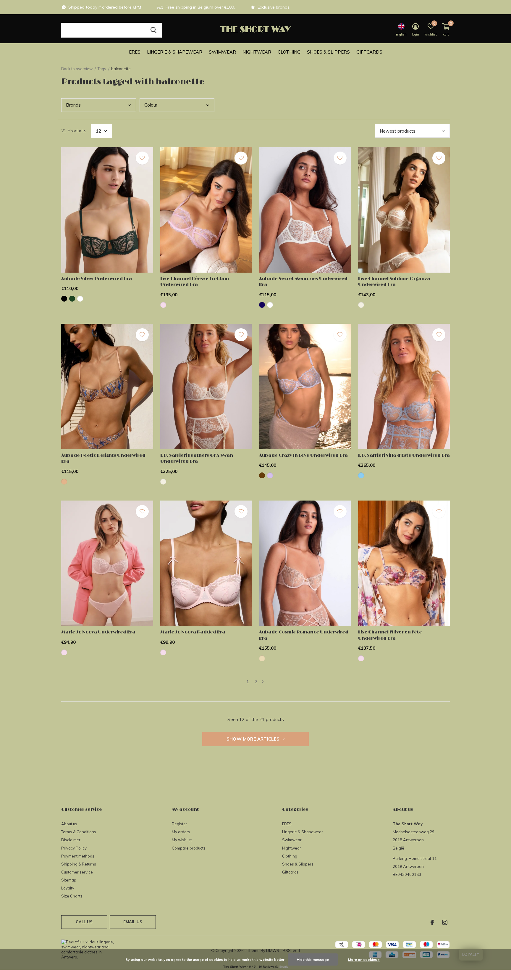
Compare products (189, 848)
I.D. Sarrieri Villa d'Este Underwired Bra (404, 455)
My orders (181, 831)
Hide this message (313, 959)
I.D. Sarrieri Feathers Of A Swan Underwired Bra (196, 458)
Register (179, 823)
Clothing (289, 52)
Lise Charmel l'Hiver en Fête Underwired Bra (390, 635)
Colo (150, 105)
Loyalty (67, 888)
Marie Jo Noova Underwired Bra (98, 632)
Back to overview (77, 68)
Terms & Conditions (78, 831)
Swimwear (222, 52)
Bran (73, 105)
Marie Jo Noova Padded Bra (192, 632)
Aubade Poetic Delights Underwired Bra (103, 458)
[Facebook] (432, 922)
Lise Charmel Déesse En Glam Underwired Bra (194, 282)
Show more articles (254, 739)
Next (263, 681)
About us (69, 823)
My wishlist (182, 839)
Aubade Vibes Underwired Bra (96, 278)
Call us (84, 921)
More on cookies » (364, 959)
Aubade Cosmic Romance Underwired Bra (303, 635)
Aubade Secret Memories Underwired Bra (303, 282)
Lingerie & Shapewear (174, 52)
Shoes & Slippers (328, 52)
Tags (102, 68)
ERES (134, 52)
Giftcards (369, 52)
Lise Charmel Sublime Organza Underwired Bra (394, 282)
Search (153, 30)
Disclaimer (70, 839)
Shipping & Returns (78, 864)
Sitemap (68, 880)
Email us (132, 921)
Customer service (77, 872)
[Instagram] (444, 922)
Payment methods (77, 856)
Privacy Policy (74, 848)
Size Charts (72, 896)
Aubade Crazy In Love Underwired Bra (303, 455)
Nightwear (256, 52)
